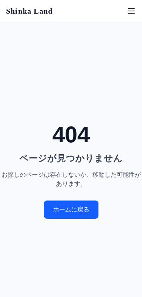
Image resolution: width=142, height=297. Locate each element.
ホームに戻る (71, 209)
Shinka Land (29, 11)
